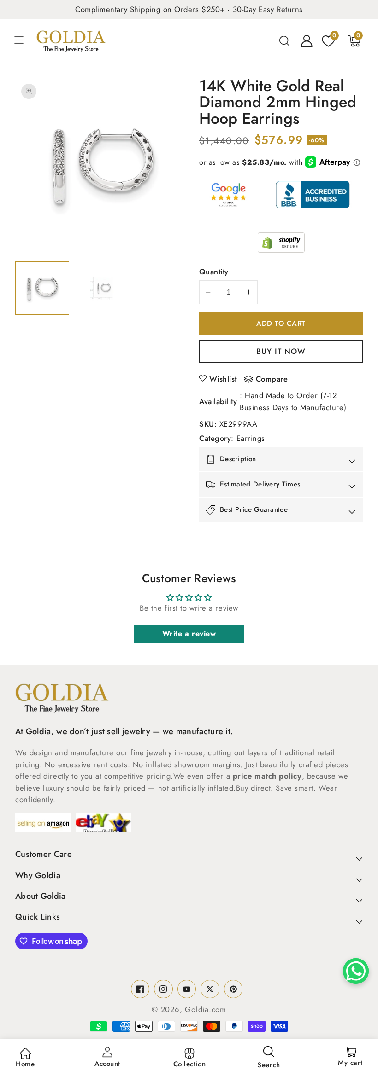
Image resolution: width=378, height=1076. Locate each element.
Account (107, 1064)
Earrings (250, 438)
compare (272, 379)
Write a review (189, 633)
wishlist (223, 378)
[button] (24, 41)
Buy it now (281, 351)
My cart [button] (350, 1057)
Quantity (214, 271)
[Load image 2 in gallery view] (101, 288)
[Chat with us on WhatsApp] (356, 971)
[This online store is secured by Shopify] (281, 242)
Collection (189, 1064)
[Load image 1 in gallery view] (42, 288)
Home (25, 1064)
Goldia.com (205, 1009)
